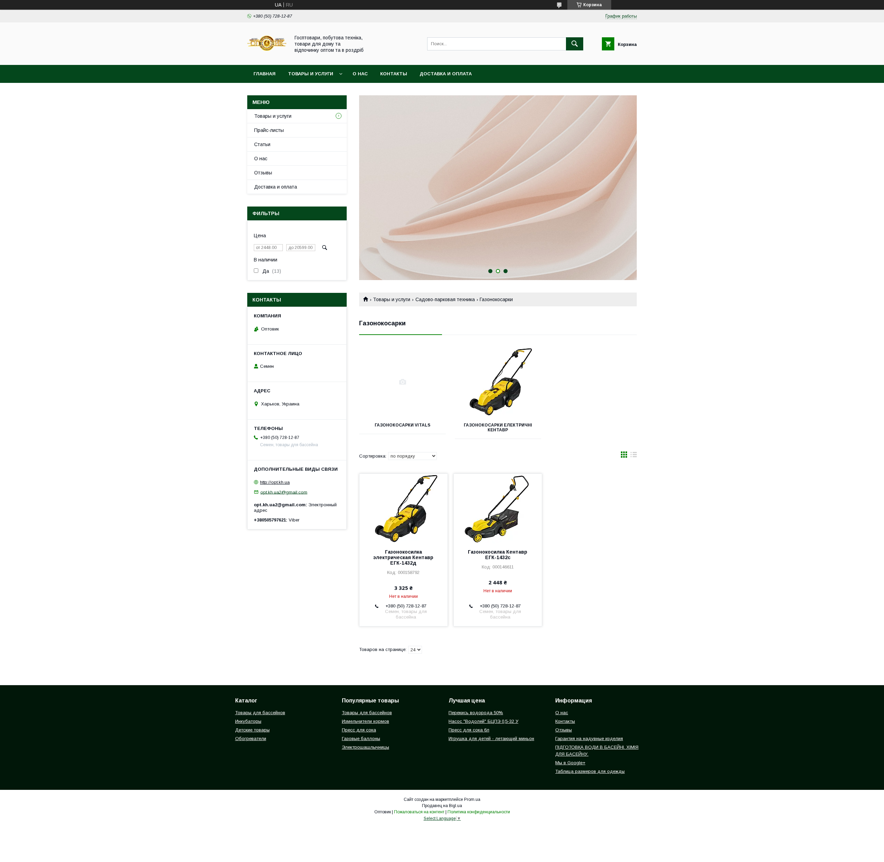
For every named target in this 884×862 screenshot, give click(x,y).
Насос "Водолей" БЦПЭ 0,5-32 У (483, 721)
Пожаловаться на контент (419, 812)
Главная (264, 73)
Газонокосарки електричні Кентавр (498, 427)
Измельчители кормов (365, 721)
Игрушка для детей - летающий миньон (491, 738)
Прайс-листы (269, 130)
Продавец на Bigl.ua (442, 805)
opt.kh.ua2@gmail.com (283, 492)
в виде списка (634, 456)
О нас (360, 73)
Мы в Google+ (570, 762)
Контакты (393, 73)
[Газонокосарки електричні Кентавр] (498, 381)
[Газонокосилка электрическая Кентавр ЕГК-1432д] (403, 508)
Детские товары (252, 729)
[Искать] (574, 43)
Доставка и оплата (446, 73)
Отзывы (263, 172)
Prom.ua (472, 799)
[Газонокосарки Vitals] (402, 381)
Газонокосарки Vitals (402, 425)
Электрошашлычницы (365, 747)
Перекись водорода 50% (476, 712)
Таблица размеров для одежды (590, 771)
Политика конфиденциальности (479, 812)
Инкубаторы (248, 721)
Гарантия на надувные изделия (589, 738)
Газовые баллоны (361, 738)
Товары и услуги (310, 73)
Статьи (262, 144)
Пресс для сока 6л (469, 729)
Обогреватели (250, 738)
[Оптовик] (266, 56)
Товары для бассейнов (260, 712)
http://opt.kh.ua (275, 482)
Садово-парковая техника (445, 299)
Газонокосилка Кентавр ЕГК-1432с (497, 554)
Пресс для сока (359, 729)
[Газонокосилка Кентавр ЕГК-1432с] (498, 508)
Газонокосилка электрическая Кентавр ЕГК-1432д (403, 557)
